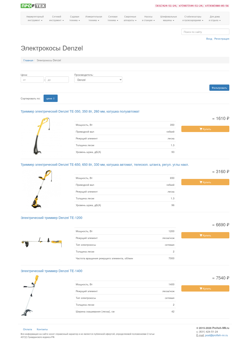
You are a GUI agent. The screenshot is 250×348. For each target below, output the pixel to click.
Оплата (27, 329)
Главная (28, 60)
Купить (206, 129)
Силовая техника (112, 18)
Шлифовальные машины (168, 18)
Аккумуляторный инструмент (35, 18)
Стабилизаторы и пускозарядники (192, 18)
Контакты (42, 329)
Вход (209, 38)
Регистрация (221, 38)
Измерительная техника (93, 18)
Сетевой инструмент (55, 18)
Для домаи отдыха (214, 18)
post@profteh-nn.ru (216, 335)
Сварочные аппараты (130, 18)
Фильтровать (219, 87)
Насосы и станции (147, 18)
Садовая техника (74, 18)
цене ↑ (50, 98)
